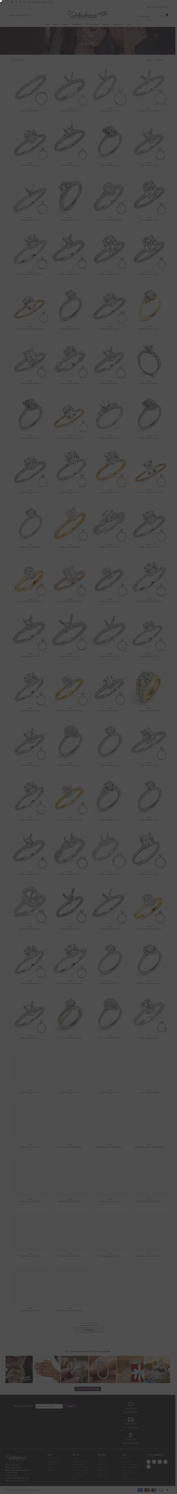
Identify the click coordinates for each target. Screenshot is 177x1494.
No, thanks (113, 764)
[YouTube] (117, 759)
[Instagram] (108, 759)
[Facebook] (104, 759)
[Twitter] (121, 759)
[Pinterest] (112, 759)
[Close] (136, 722)
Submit (112, 751)
